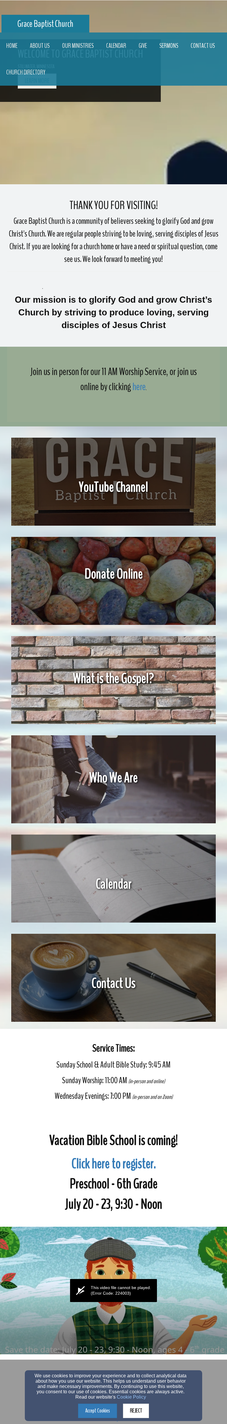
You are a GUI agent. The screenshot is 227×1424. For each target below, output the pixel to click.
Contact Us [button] (203, 45)
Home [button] (11, 45)
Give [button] (143, 45)
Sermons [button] (168, 45)
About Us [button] (40, 45)
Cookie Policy (131, 1396)
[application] (113, 1290)
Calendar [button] (116, 45)
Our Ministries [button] (78, 45)
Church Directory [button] (25, 72)
